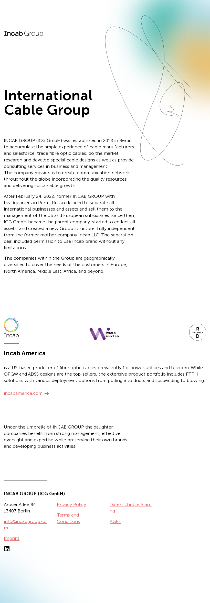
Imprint (11, 538)
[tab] (11, 329)
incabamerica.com (23, 393)
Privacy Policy (71, 504)
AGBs (115, 521)
